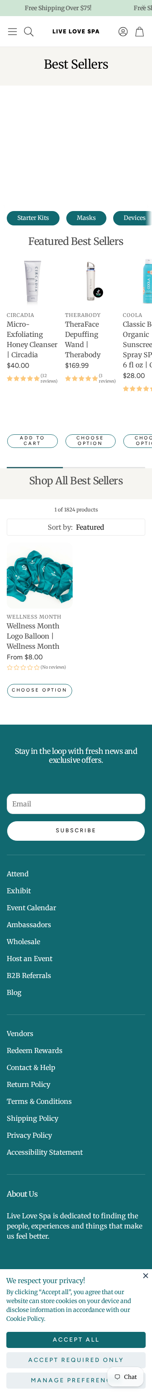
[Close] (145, 1275)
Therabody (83, 315)
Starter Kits (33, 218)
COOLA (132, 315)
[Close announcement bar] (143, 6)
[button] (12, 31)
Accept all (76, 1339)
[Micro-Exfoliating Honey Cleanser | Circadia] (32, 281)
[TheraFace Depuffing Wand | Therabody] (91, 281)
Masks (86, 218)
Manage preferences (76, 1380)
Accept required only (76, 1360)
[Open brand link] (54, 143)
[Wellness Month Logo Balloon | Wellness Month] (40, 575)
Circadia (20, 315)
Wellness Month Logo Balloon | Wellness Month (33, 636)
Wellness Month (34, 617)
